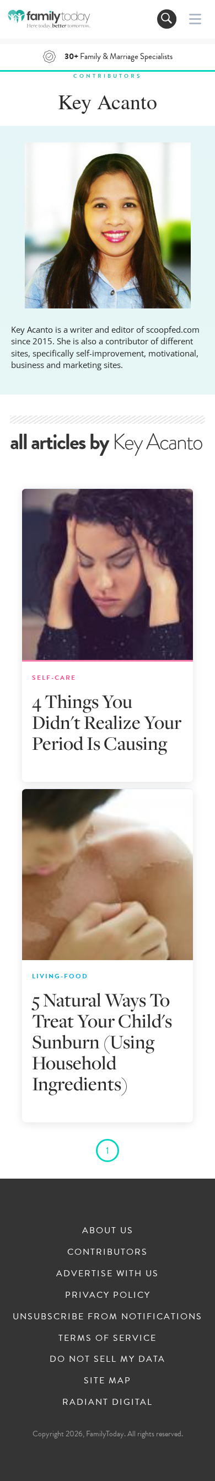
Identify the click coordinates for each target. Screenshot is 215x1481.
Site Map (107, 1380)
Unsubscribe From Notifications (107, 1316)
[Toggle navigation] (167, 19)
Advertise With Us (107, 1273)
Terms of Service (107, 1338)
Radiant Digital (107, 1402)
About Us (107, 1230)
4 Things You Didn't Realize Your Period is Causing (106, 722)
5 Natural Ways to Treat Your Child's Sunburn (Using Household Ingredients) (102, 1041)
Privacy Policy (107, 1295)
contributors (107, 76)
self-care (54, 678)
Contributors (107, 1252)
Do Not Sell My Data (107, 1359)
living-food (60, 976)
